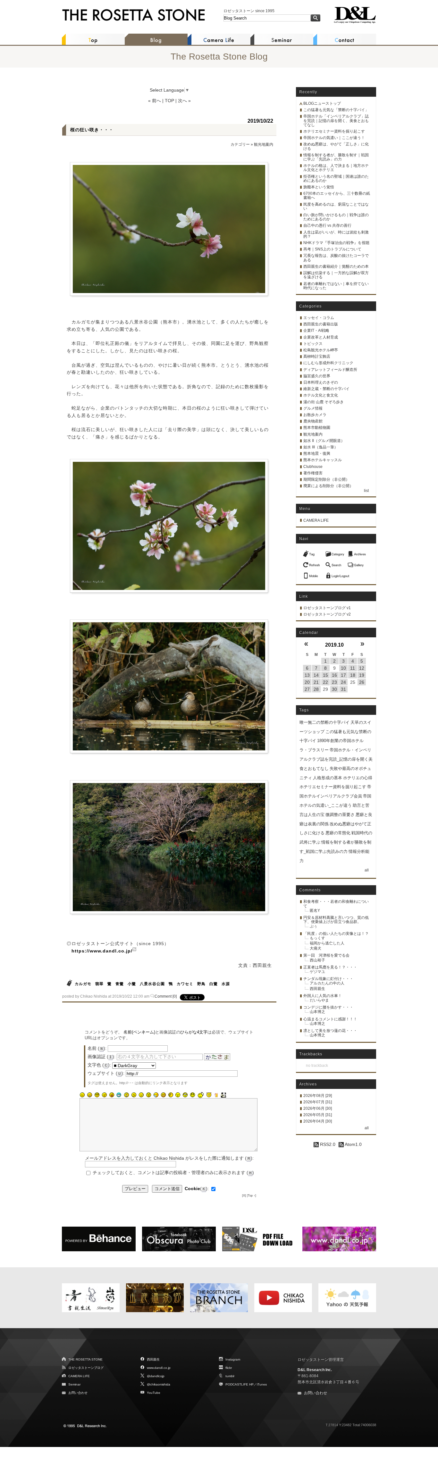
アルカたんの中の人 (327, 983)
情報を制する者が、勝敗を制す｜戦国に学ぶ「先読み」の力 (336, 157)
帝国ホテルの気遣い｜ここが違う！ (334, 137)
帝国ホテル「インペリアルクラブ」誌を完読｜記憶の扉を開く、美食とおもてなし (336, 120)
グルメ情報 (313, 408)
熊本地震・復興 (316, 453)
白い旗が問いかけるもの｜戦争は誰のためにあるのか (336, 217)
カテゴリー (240, 144)
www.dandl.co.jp (159, 1367)
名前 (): (97, 1048)
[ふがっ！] (148, 1095)
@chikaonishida (158, 1384)
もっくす (317, 938)
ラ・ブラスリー (314, 750)
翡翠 (99, 984)
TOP (169, 100)
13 (307, 675)
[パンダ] (223, 1095)
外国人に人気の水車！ (322, 995)
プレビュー (135, 1188)
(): (197, 1188)
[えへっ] (111, 1095)
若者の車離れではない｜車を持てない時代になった (336, 286)
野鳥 (201, 984)
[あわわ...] (163, 1095)
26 (361, 682)
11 (352, 668)
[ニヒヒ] (119, 1095)
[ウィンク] (104, 1095)
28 (316, 689)
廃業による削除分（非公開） (328, 486)
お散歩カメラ (314, 415)
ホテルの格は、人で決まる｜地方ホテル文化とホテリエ (336, 167)
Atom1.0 (353, 1144)
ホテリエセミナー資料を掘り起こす (334, 131)
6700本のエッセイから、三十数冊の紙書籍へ (336, 195)
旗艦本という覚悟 (318, 187)
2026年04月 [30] (317, 1121)
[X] (244, 1195)
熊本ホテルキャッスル (322, 460)
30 (334, 689)
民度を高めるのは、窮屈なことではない (336, 206)
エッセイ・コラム (318, 317)
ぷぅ (313, 926)
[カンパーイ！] (216, 1095)
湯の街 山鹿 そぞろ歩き (323, 402)
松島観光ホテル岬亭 (320, 350)
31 (343, 689)
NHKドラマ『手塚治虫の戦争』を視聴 (336, 243)
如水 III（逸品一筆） (320, 447)
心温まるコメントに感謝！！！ (330, 1019)
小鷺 (132, 984)
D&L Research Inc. (315, 1370)
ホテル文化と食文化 (320, 395)
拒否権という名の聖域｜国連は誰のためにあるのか (336, 178)
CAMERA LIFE (316, 520)
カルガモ (83, 984)
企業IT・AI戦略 (316, 330)
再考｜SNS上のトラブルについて (332, 249)
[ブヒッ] (208, 1095)
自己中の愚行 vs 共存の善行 (327, 225)
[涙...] (141, 1095)
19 (361, 675)
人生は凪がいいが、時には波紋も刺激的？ (336, 234)
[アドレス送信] (312, 574)
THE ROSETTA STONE (85, 1359)
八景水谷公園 (152, 984)
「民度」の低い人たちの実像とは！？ (336, 933)
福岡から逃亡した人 (327, 943)
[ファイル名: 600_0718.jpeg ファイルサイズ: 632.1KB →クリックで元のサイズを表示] (169, 229)
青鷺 (119, 984)
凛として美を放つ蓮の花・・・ (330, 1030)
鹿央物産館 (313, 421)
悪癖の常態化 (337, 832)
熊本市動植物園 (316, 427)
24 (343, 682)
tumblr (229, 1376)
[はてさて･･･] (170, 1095)
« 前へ (154, 100)
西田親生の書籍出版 (320, 324)
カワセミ (185, 984)
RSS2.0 (327, 1144)
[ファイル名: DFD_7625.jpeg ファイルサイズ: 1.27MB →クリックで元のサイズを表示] (169, 847)
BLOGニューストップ (322, 103)
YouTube (153, 1392)
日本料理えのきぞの (320, 382)
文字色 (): (99, 1064)
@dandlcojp (155, 1376)
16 (334, 675)
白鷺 (213, 984)
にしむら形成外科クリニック (328, 363)
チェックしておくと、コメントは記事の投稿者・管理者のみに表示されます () (173, 1172)
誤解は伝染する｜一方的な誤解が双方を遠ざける (336, 275)
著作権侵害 (313, 473)
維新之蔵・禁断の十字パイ (326, 389)
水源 (226, 984)
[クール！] (96, 1095)
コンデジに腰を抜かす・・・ (328, 1007)
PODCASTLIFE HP (239, 1384)
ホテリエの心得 (357, 777)
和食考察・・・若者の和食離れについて (336, 903)
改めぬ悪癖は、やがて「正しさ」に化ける (336, 146)
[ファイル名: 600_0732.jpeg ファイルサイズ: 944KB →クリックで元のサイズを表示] (169, 686)
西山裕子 (317, 960)
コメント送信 (167, 1188)
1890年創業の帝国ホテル (340, 740)
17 (343, 675)
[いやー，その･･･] (201, 1095)
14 (316, 675)
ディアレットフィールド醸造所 (330, 369)
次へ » (184, 100)
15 (325, 675)
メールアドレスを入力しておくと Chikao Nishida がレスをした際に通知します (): (169, 1158)
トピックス (313, 343)
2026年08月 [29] (317, 1095)
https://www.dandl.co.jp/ (102, 950)
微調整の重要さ (340, 814)
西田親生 (317, 988)
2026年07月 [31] (317, 1102)
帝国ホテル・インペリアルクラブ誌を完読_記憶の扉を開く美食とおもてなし (336, 759)
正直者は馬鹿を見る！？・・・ (330, 967)
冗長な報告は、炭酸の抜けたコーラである (336, 257)
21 (316, 682)
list (366, 490)
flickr (228, 1367)
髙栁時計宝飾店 (316, 356)
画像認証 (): (101, 1056)
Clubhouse (313, 466)
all (367, 870)
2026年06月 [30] (317, 1108)
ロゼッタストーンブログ (86, 1367)
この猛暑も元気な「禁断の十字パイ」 (336, 110)
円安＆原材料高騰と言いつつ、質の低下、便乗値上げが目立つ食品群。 (336, 919)
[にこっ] (82, 1095)
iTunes (262, 1384)
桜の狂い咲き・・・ (92, 129)
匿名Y (315, 910)
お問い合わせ (78, 1392)
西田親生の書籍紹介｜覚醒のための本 (336, 266)
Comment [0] (166, 996)
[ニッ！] (192, 1095)
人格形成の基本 (327, 777)
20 (307, 682)
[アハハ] (89, 1095)
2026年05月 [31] (317, 1115)
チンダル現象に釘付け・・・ (328, 978)
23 (334, 682)
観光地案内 (263, 144)
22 (325, 682)
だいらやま (319, 1000)
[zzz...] (155, 1095)
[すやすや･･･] (178, 1095)
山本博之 (317, 1011)
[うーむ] (133, 1095)
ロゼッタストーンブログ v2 (327, 614)
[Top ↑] (251, 1195)
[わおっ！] (126, 1095)
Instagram (232, 1359)
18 (352, 675)
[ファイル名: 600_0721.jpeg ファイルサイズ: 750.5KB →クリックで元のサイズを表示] (169, 526)
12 (361, 668)
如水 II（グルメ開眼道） (324, 440)
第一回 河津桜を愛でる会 (326, 955)
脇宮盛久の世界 (316, 376)
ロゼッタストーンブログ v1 (327, 608)
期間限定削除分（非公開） (326, 479)
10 (343, 668)
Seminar (74, 1384)
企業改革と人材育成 (320, 337)
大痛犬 (315, 948)
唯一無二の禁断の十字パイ (324, 722)
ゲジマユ (317, 971)
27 (307, 689)
